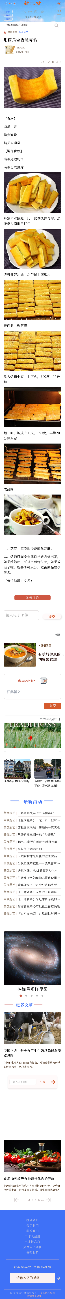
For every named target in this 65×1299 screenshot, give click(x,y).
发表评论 (32, 597)
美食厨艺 (23, 33)
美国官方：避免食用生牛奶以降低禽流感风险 (32, 1053)
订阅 (8, 19)
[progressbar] (47, 11)
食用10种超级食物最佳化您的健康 (29, 1178)
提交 (51, 617)
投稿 (8, 11)
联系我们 (32, 1231)
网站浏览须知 (34, 1296)
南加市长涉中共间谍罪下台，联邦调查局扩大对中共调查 (47, 783)
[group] (36, 14)
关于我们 (32, 1225)
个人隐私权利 (47, 1293)
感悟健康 (12, 33)
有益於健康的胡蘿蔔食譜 (49, 657)
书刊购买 (32, 1252)
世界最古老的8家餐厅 (17, 781)
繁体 (59, 11)
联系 (8, 15)
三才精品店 (32, 1241)
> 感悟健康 (44, 645)
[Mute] (42, 11)
